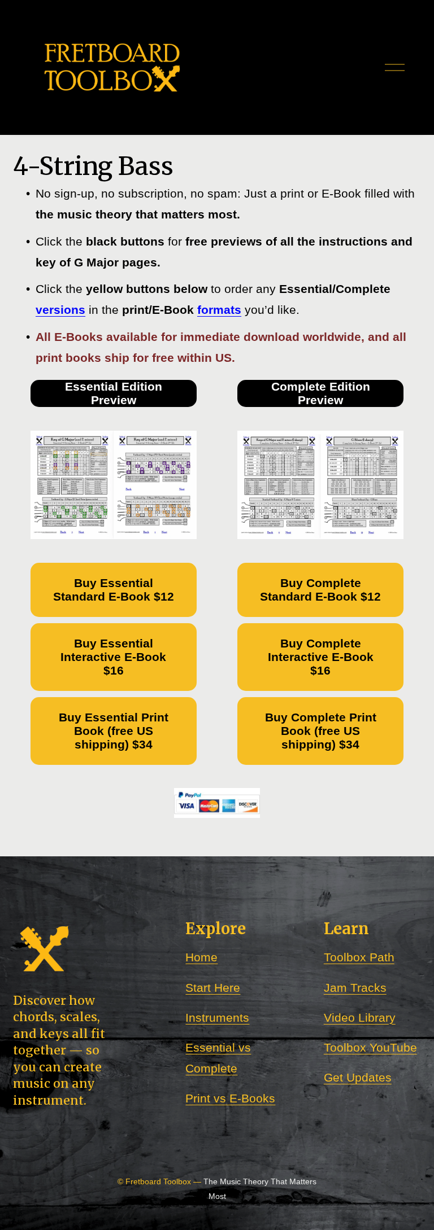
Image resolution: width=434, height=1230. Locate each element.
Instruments (217, 1017)
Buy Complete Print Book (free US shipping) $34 (320, 731)
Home (201, 957)
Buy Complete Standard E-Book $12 (320, 589)
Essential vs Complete (218, 1058)
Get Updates (358, 1077)
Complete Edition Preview (320, 393)
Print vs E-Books (230, 1098)
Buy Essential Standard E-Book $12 (113, 589)
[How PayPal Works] (217, 815)
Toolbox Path (359, 957)
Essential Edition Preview (113, 393)
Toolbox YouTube (370, 1047)
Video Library (360, 1017)
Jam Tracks (355, 987)
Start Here (212, 987)
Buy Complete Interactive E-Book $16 (321, 657)
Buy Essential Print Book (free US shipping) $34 (113, 731)
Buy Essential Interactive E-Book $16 (113, 657)
